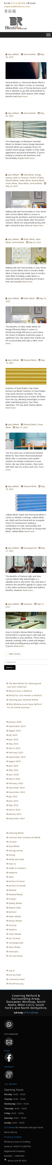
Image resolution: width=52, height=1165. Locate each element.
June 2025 (13, 739)
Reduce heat (14, 907)
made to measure (20, 177)
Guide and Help (16, 859)
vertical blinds (30, 54)
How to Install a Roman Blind (25, 598)
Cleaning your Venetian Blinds (23, 699)
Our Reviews (11, 1083)
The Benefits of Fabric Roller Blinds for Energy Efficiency (24, 291)
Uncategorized (30, 548)
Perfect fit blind (37, 177)
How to (12, 863)
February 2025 (15, 752)
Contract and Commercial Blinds (24, 837)
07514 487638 (18, 3)
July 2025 (12, 735)
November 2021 (16, 818)
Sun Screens (14, 938)
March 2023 (14, 778)
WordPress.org (15, 983)
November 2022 (16, 792)
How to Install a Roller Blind (24, 233)
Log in (11, 970)
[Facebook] (5, 11)
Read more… (23, 96)
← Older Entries (13, 654)
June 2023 (13, 765)
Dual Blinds (29, 174)
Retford (12, 912)
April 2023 (13, 774)
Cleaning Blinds (16, 832)
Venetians (28, 604)
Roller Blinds (25, 180)
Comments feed (16, 979)
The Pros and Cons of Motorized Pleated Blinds (23, 417)
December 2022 (16, 787)
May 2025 (13, 743)
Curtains (12, 841)
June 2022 (13, 800)
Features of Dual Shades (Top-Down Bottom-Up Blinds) (26, 353)
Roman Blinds (38, 180)
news (11, 876)
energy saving (15, 850)
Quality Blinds (15, 903)
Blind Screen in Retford (20, 690)
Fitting (11, 855)
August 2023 (14, 761)
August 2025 (14, 730)
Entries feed (14, 974)
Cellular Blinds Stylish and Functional (23, 479)
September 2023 (17, 757)
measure (12, 872)
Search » (10, 667)
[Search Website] (14, 11)
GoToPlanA (9, 1127)
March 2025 (14, 748)
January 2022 (14, 814)
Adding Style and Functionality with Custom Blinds (26, 167)
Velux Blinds (23, 183)
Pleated (12, 890)
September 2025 (17, 726)
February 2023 (15, 783)
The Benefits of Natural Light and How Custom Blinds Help (25, 541)
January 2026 (14, 721)
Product (12, 898)
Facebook (9, 1066)
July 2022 (12, 796)
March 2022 (14, 809)
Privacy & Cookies (13, 1136)
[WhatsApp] (9, 11)
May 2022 (13, 805)
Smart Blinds (11, 183)
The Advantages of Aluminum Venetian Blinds (25, 106)
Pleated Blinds (12, 180)
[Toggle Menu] (48, 34)
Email (7, 1050)
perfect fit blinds (17, 885)
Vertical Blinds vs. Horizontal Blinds (24, 47)
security (12, 925)
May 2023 (13, 770)
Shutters (12, 929)
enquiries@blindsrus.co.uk (17, 6)
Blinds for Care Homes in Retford (25, 695)
